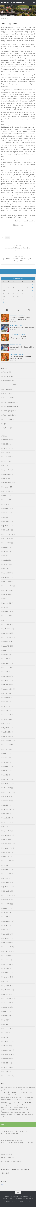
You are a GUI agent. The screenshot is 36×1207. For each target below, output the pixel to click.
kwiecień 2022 (7, 663)
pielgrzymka (4, 1107)
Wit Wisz (23, 1112)
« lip (2, 302)
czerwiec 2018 (7, 861)
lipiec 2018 (6, 857)
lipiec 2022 (6, 650)
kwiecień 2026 (7, 457)
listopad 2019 (7, 788)
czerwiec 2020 (7, 758)
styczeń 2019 (7, 831)
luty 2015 (5, 1033)
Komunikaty (6, 393)
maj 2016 (5, 968)
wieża (16, 1112)
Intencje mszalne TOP (16, 325)
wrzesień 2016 (7, 951)
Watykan (8, 1112)
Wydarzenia (5, 18)
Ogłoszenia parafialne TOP (17, 315)
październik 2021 (8, 689)
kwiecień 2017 (7, 921)
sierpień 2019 (7, 801)
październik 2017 (8, 895)
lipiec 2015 (6, 1011)
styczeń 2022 (7, 676)
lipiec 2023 (6, 599)
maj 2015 (5, 1020)
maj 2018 (5, 865)
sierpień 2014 (7, 1059)
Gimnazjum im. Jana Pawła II (17, 1090)
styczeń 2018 (7, 882)
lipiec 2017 (6, 908)
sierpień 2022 (7, 646)
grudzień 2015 (7, 990)
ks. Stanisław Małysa (16, 1099)
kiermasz (21, 1095)
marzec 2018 (7, 874)
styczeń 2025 (7, 521)
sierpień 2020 (7, 749)
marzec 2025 (7, 513)
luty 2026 (5, 465)
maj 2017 (5, 917)
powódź (7, 238)
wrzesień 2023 (7, 590)
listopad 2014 (7, 1046)
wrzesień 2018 (7, 848)
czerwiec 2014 (7, 1067)
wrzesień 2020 (7, 745)
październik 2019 (8, 792)
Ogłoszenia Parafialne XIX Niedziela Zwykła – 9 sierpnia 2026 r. (20, 338)
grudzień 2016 (7, 938)
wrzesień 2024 (7, 538)
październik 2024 (8, 534)
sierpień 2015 (7, 1007)
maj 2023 (5, 607)
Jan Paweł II (6, 389)
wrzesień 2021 (7, 693)
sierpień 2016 (7, 955)
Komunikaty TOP (8, 398)
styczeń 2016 (7, 986)
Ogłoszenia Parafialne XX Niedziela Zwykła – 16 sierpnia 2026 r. (20, 318)
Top (4, 424)
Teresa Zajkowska (23, 1110)
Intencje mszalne (8, 381)
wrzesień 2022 (7, 642)
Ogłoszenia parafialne (16, 354)
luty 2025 (5, 517)
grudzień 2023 (7, 577)
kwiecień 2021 (7, 715)
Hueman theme (28, 1201)
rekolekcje (20, 1107)
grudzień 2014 (7, 1041)
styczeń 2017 (7, 934)
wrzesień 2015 (7, 1003)
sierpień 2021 (7, 698)
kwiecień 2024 (7, 560)
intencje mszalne (10, 1092)
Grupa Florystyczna (29, 1090)
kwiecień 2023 (7, 612)
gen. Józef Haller (5, 1090)
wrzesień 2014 (7, 1054)
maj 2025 (5, 504)
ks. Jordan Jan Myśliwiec (15, 1097)
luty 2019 (5, 826)
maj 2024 (5, 556)
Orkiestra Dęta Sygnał (5, 1105)
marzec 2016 (7, 977)
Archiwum (6, 372)
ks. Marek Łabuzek (27, 1097)
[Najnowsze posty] (6, 310)
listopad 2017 (7, 891)
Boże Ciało (12, 1087)
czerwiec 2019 (7, 809)
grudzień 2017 (7, 887)
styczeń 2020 (7, 779)
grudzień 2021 (7, 680)
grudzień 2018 (7, 835)
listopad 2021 (7, 685)
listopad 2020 (7, 736)
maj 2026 (5, 453)
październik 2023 (8, 586)
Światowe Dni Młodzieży (20, 1114)
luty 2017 (5, 930)
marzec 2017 (7, 925)
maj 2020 (5, 762)
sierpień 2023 (7, 594)
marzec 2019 (7, 822)
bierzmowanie (5, 1087)
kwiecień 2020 (7, 766)
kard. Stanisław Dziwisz (12, 1095)
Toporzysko (30, 1110)
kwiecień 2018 (7, 869)
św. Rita (3, 1117)
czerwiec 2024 (7, 551)
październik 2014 (8, 1050)
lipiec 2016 (6, 960)
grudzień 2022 (7, 629)
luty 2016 (5, 981)
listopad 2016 (7, 943)
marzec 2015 (7, 1028)
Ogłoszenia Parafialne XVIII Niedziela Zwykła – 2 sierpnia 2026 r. (20, 357)
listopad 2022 (7, 633)
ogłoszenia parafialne (20, 1102)
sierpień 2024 (7, 543)
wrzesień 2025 (7, 487)
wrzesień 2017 (7, 900)
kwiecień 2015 (7, 1024)
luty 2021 (5, 723)
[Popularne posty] (18, 310)
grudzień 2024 (7, 526)
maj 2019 (5, 814)
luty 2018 (5, 878)
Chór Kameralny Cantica (20, 1087)
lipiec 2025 (6, 495)
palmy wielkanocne (27, 1105)
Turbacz (3, 1112)
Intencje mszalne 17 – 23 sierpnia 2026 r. (22, 327)
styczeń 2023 (7, 624)
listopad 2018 (7, 839)
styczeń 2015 (7, 1037)
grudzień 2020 (7, 732)
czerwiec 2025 (7, 500)
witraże (19, 1112)
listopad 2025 (7, 478)
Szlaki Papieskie (14, 1109)
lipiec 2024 (6, 547)
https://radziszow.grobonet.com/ (10, 1133)
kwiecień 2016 (7, 973)
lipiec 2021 (6, 702)
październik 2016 (8, 947)
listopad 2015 (7, 994)
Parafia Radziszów (8, 415)
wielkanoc (12, 1112)
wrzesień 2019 (7, 796)
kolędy (25, 1095)
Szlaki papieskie (7, 419)
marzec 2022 (7, 667)
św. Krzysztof (30, 1114)
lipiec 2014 (6, 1063)
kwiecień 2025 (7, 508)
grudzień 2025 (7, 474)
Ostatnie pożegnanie (9, 411)
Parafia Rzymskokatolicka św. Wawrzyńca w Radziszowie (14, 2)
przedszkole (15, 1107)
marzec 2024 (7, 564)
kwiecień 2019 (7, 818)
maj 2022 (5, 659)
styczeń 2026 (7, 470)
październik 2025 (8, 483)
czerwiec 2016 (7, 964)
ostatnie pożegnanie (15, 1105)
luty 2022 (5, 672)
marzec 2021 (7, 719)
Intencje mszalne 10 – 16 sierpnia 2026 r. (22, 347)
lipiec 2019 (6, 805)
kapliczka (3, 1095)
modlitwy (22, 1099)
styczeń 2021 (7, 728)
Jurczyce (30, 1092)
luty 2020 (5, 775)
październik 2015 (8, 998)
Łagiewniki (11, 1114)
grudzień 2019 (7, 783)
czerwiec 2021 (7, 706)
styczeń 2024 (7, 573)
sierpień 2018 (7, 852)
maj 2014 (5, 1071)
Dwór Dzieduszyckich (30, 1087)
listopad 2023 (7, 581)
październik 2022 (8, 637)
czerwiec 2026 (7, 448)
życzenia (7, 1117)
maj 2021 (5, 710)
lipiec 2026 (6, 444)
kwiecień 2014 (7, 1076)
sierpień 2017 (7, 904)
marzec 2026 (7, 461)
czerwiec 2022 (7, 655)
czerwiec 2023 (7, 603)
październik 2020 (8, 741)
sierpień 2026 (7, 440)
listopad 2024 (7, 530)
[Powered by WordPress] (12, 1201)
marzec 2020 (7, 771)
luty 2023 (5, 620)
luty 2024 (5, 569)
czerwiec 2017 (7, 912)
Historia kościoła (8, 376)
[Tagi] (29, 310)
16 (32, 290)
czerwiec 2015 (7, 1016)
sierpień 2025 (7, 491)
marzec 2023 (7, 616)
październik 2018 (8, 844)
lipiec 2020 (6, 753)
